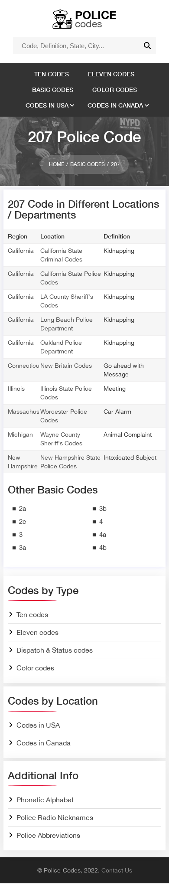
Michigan (20, 434)
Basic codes (52, 89)
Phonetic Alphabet (45, 800)
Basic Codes (87, 164)
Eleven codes (111, 74)
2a (22, 508)
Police (96, 18)
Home (56, 164)
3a (22, 547)
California (21, 250)
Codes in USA (47, 105)
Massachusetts (28, 411)
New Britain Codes (66, 365)
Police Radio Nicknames (54, 817)
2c (22, 521)
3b (103, 508)
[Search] (147, 45)
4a (102, 534)
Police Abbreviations (48, 835)
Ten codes (51, 74)
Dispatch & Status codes (54, 650)
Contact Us (116, 870)
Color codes (114, 89)
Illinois (16, 388)
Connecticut (24, 365)
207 (115, 164)
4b (103, 547)
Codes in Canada (115, 105)
